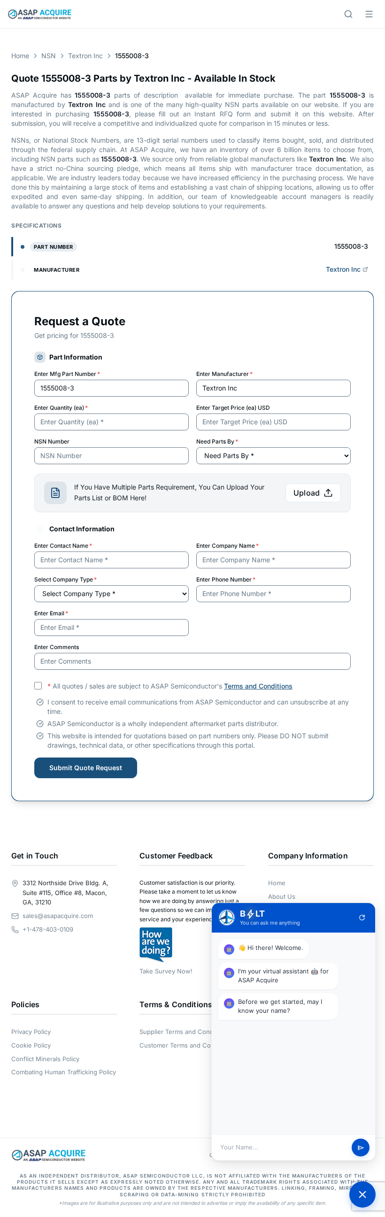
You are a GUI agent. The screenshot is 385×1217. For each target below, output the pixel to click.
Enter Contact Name (63, 545)
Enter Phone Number (225, 579)
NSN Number (51, 441)
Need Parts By (217, 441)
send (361, 1148)
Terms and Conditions (258, 686)
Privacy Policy (31, 1031)
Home (20, 56)
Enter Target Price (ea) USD (233, 407)
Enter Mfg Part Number (67, 373)
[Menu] (369, 14)
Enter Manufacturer (224, 373)
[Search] (348, 14)
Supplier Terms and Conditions (184, 1031)
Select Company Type (65, 579)
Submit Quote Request (85, 768)
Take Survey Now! (165, 971)
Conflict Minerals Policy (45, 1059)
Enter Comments (56, 647)
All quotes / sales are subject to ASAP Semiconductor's (170, 686)
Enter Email (51, 613)
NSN (48, 56)
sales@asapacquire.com (58, 915)
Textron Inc (85, 56)
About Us (281, 896)
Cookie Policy (31, 1045)
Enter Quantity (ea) (61, 407)
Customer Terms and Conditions (186, 1045)
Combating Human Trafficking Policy (63, 1072)
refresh (362, 917)
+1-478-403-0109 (48, 929)
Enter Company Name (227, 545)
